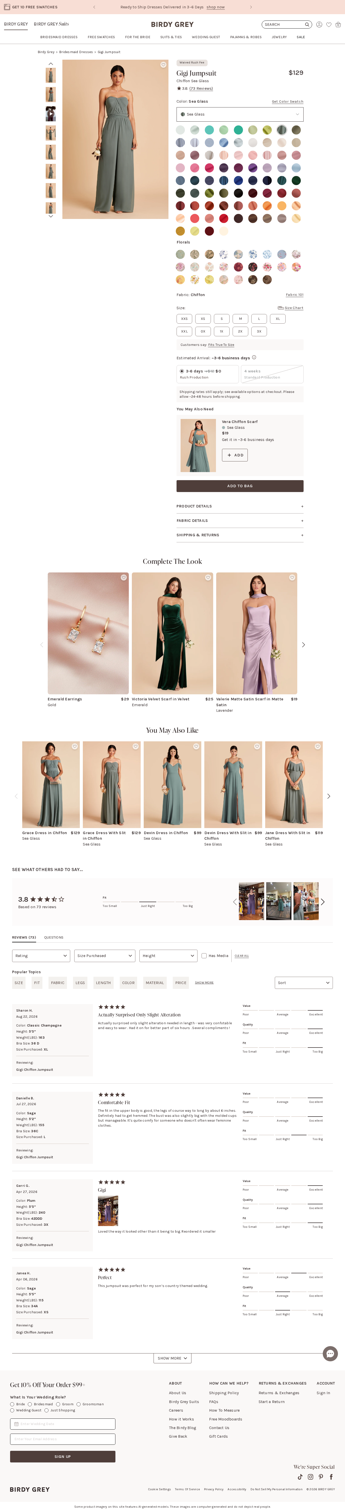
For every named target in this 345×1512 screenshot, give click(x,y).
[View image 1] (51, 75)
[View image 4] (51, 133)
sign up (63, 1456)
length (103, 982)
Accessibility (237, 1489)
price (180, 982)
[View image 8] (51, 209)
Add (238, 455)
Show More (169, 1358)
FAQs (213, 1401)
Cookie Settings (159, 1489)
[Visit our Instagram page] (310, 1477)
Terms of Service (187, 1489)
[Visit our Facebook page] (331, 1477)
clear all (242, 956)
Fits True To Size (221, 345)
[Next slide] (251, 7)
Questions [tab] (53, 937)
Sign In (323, 1392)
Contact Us (219, 1427)
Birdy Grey (16, 24)
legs (80, 982)
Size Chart (294, 308)
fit (37, 982)
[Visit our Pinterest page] (321, 1477)
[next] (51, 216)
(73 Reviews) (201, 88)
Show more (204, 982)
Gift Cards (218, 1436)
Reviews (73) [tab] (24, 937)
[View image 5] (51, 152)
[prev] (51, 64)
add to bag (240, 485)
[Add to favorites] (163, 65)
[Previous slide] (94, 7)
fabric (57, 982)
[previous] (42, 645)
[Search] (287, 24)
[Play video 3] (51, 113)
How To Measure (224, 1410)
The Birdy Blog (182, 1427)
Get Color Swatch (288, 101)
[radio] (180, 130)
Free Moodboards (225, 1419)
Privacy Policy (214, 1489)
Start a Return (272, 1401)
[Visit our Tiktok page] (300, 1477)
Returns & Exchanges (279, 1392)
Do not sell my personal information (277, 1489)
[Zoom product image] (115, 139)
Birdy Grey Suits (184, 1401)
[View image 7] (51, 190)
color (128, 982)
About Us (177, 1392)
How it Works (181, 1419)
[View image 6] (51, 171)
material (155, 982)
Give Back (178, 1436)
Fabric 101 (295, 295)
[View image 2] (51, 94)
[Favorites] (328, 24)
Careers (176, 1410)
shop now (194, 7)
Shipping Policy (224, 1392)
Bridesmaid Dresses (76, 52)
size (19, 982)
